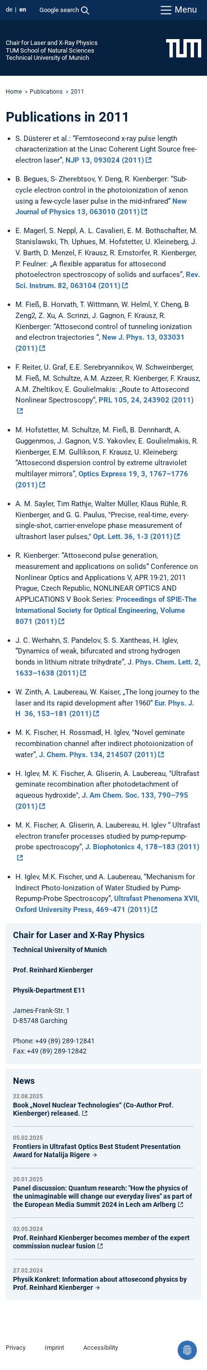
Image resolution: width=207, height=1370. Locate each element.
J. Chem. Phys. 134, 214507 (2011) (97, 754)
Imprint (54, 1347)
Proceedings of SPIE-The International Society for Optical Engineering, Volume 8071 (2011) (105, 610)
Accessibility (100, 1347)
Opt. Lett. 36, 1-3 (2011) (132, 536)
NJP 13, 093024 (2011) (104, 160)
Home (14, 91)
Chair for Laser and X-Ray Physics (52, 42)
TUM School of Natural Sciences (50, 50)
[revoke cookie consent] (187, 1350)
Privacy (16, 1347)
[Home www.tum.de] (183, 47)
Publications (46, 91)
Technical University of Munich (47, 57)
